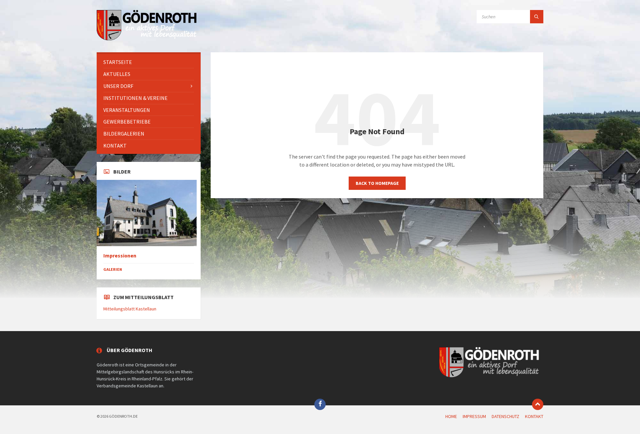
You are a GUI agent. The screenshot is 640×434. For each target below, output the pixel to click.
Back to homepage (377, 183)
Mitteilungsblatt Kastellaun (129, 309)
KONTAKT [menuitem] (534, 416)
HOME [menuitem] (451, 416)
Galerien (112, 269)
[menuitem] (148, 62)
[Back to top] (537, 404)
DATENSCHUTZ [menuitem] (505, 416)
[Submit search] (536, 16)
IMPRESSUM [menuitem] (474, 416)
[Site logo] (147, 39)
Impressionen (119, 255)
